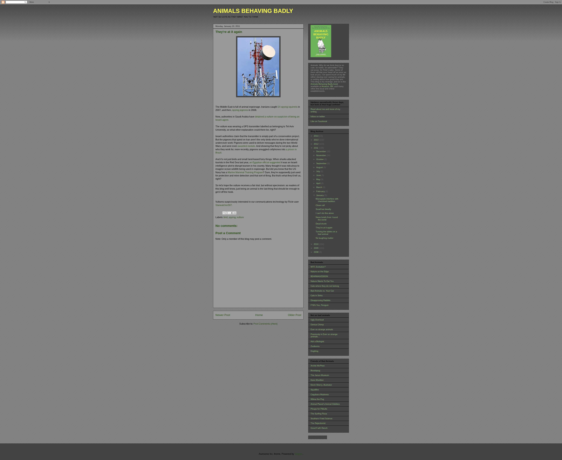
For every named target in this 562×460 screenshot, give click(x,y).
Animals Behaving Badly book (324, 84)
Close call (320, 205)
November (321, 155)
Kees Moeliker (317, 380)
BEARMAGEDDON (319, 276)
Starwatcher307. (223, 205)
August (319, 167)
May (318, 179)
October (320, 159)
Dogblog (314, 351)
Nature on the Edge (320, 271)
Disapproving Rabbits (320, 300)
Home (259, 315)
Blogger (299, 454)
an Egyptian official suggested (265, 162)
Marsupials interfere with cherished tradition (327, 200)
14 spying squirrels (287, 107)
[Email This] (223, 212)
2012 (316, 144)
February (320, 191)
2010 (316, 244)
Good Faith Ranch (319, 428)
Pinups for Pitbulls (319, 409)
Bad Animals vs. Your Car (322, 291)
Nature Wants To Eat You (322, 281)
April (318, 183)
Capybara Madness (320, 394)
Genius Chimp (317, 324)
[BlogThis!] (226, 212)
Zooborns (315, 346)
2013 (316, 140)
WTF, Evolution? (318, 267)
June (318, 175)
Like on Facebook (319, 121)
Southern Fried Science (321, 418)
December (321, 151)
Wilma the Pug (317, 399)
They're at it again (324, 227)
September (321, 163)
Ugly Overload (317, 320)
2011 (316, 148)
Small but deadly (323, 209)
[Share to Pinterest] (234, 212)
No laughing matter (324, 238)
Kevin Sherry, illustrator (321, 385)
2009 (316, 248)
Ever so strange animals (322, 329)
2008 (316, 252)
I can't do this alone (325, 213)
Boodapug (315, 370)
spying (232, 217)
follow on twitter (318, 116)
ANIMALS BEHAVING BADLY (253, 11)
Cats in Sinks (317, 295)
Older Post (294, 315)
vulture (240, 217)
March (319, 187)
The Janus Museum (320, 375)
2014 (316, 136)
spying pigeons (240, 110)
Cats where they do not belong (325, 286)
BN (331, 86)
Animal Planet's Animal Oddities (325, 404)
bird (226, 217)
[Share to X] (229, 212)
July (318, 171)
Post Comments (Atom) (265, 324)
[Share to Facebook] (232, 212)
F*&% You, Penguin (320, 305)
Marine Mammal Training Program (245, 172)
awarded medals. (247, 146)
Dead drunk (321, 223)
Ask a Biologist (317, 341)
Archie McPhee (318, 365)
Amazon (325, 86)
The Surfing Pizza (319, 413)
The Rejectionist (318, 423)
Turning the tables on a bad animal (326, 232)
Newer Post (222, 315)
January (320, 195)
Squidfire (315, 389)
